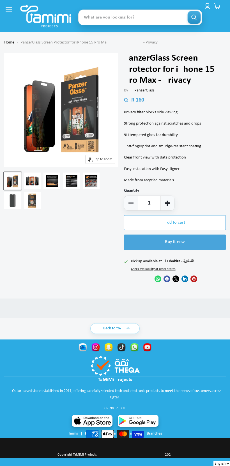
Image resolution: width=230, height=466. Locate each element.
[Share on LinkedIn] (184, 279)
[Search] (194, 17)
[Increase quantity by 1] (167, 203)
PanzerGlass (144, 90)
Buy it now (175, 242)
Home (9, 42)
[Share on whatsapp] (158, 279)
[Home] (46, 16)
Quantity (131, 191)
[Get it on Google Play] (138, 421)
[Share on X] (176, 279)
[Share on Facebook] (167, 279)
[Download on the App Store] (92, 421)
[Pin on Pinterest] (193, 279)
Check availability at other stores (153, 269)
